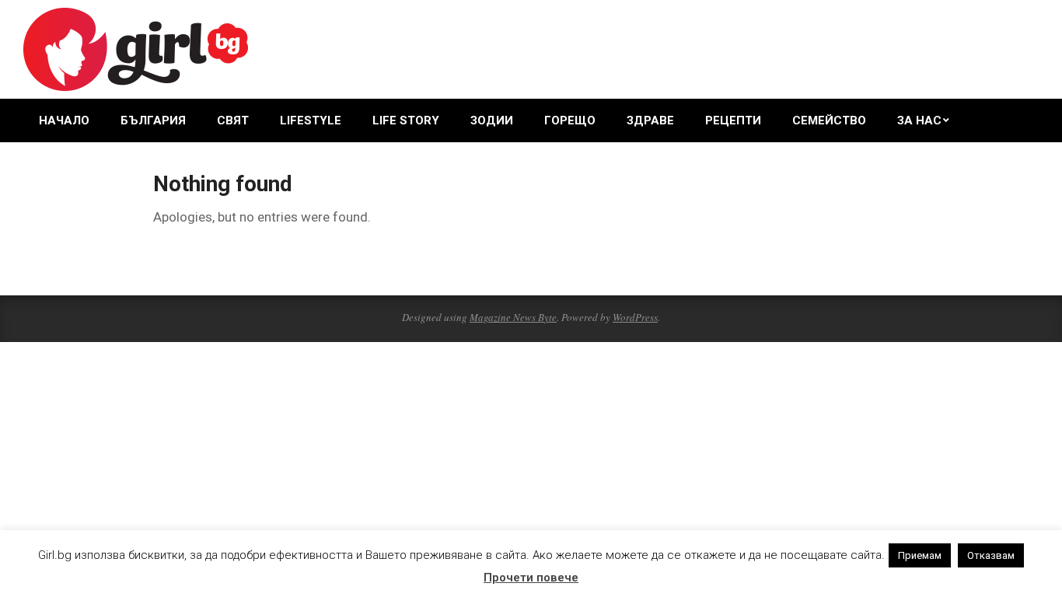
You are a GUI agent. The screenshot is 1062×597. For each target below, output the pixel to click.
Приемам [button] (919, 555)
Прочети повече (531, 578)
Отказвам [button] (991, 555)
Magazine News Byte (513, 317)
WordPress (635, 317)
